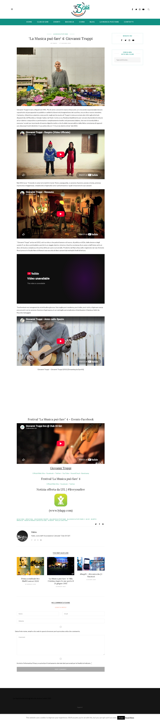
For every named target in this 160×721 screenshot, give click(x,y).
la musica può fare (58, 519)
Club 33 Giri (42, 22)
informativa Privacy (31, 663)
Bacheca (69, 22)
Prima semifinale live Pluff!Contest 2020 (30, 579)
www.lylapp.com (61, 510)
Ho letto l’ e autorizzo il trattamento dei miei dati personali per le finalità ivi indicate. (54, 663)
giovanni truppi (41, 519)
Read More (129, 718)
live (88, 519)
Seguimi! (80, 707)
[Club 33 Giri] (80, 9)
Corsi (82, 22)
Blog (92, 22)
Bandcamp (85, 473)
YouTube (65, 473)
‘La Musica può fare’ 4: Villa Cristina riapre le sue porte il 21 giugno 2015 (61, 581)
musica (20, 520)
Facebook (50, 473)
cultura (21, 519)
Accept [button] (121, 718)
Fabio (55, 43)
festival (29, 519)
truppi (51, 520)
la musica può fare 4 (76, 519)
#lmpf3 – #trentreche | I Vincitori (91, 575)
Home (29, 22)
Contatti (129, 22)
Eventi (57, 22)
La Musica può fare (109, 22)
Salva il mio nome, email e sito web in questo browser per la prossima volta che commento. (47, 631)
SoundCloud (75, 473)
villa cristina (62, 520)
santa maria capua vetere (36, 520)
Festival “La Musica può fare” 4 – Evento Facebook (61, 419)
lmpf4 (94, 519)
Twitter (58, 473)
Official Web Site (38, 473)
